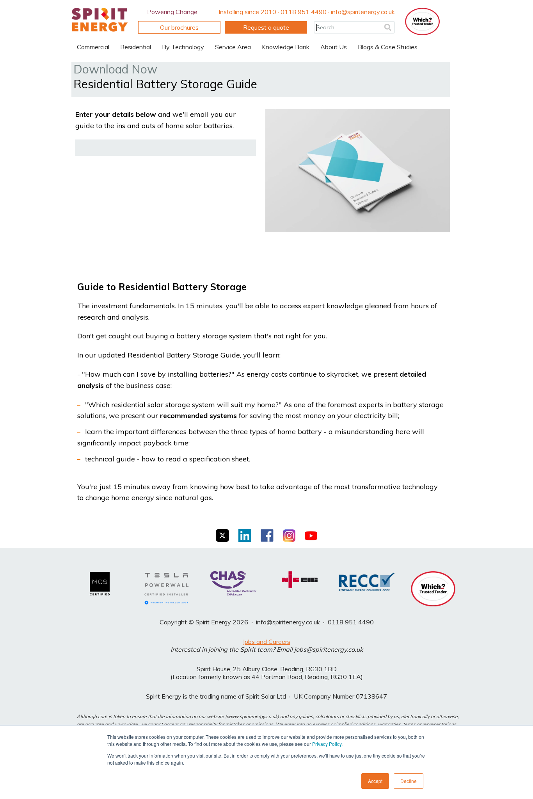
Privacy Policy (326, 743)
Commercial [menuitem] (93, 47)
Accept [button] (375, 781)
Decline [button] (408, 781)
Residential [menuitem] (135, 47)
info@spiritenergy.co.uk (288, 622)
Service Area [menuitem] (233, 47)
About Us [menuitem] (333, 47)
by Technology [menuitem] (183, 47)
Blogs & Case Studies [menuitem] (388, 47)
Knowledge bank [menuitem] (285, 47)
